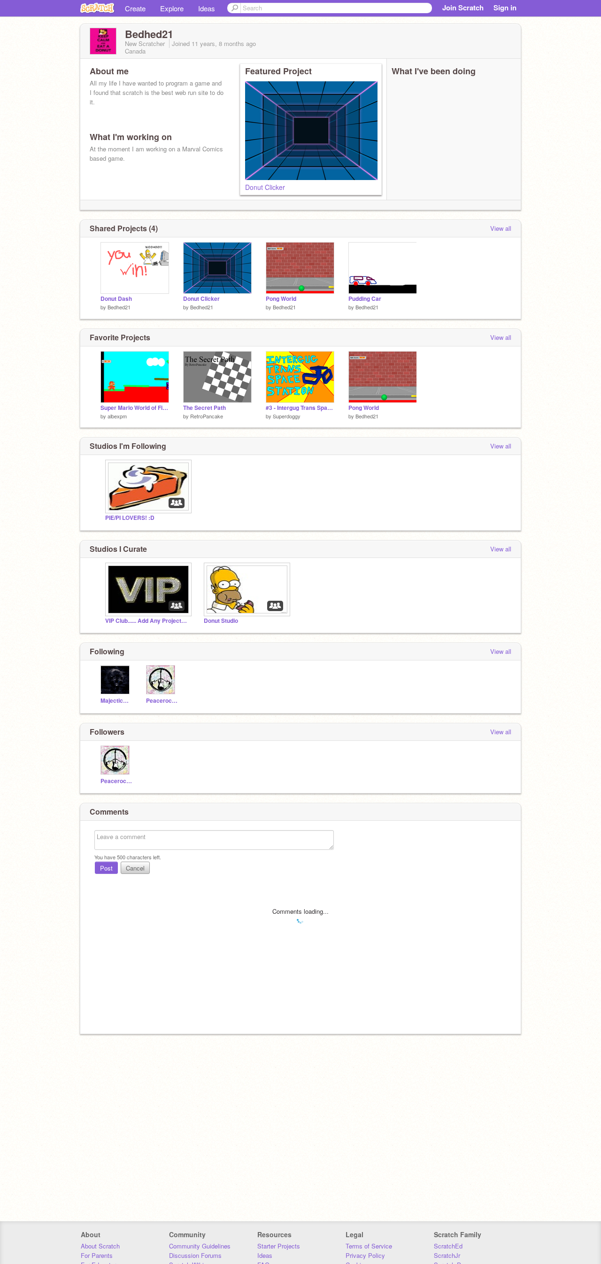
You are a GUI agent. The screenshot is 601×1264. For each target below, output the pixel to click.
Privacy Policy (365, 1255)
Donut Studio (221, 621)
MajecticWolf (116, 701)
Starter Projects (278, 1245)
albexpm (117, 416)
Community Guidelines (200, 1245)
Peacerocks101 (161, 701)
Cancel (135, 868)
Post (106, 868)
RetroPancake (206, 416)
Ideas (206, 8)
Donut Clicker (265, 187)
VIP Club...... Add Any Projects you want (147, 621)
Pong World (281, 299)
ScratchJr (447, 1255)
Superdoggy (286, 416)
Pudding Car (364, 299)
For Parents (97, 1255)
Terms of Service (369, 1245)
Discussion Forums (195, 1255)
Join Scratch (463, 7)
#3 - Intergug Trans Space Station (300, 408)
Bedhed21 (119, 307)
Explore (172, 8)
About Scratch (100, 1245)
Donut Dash (116, 299)
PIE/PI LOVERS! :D (129, 518)
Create (135, 8)
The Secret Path (204, 408)
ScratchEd (448, 1245)
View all (500, 228)
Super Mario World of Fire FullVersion (134, 408)
